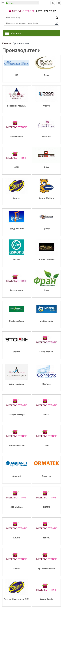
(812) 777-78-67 (47, 11)
